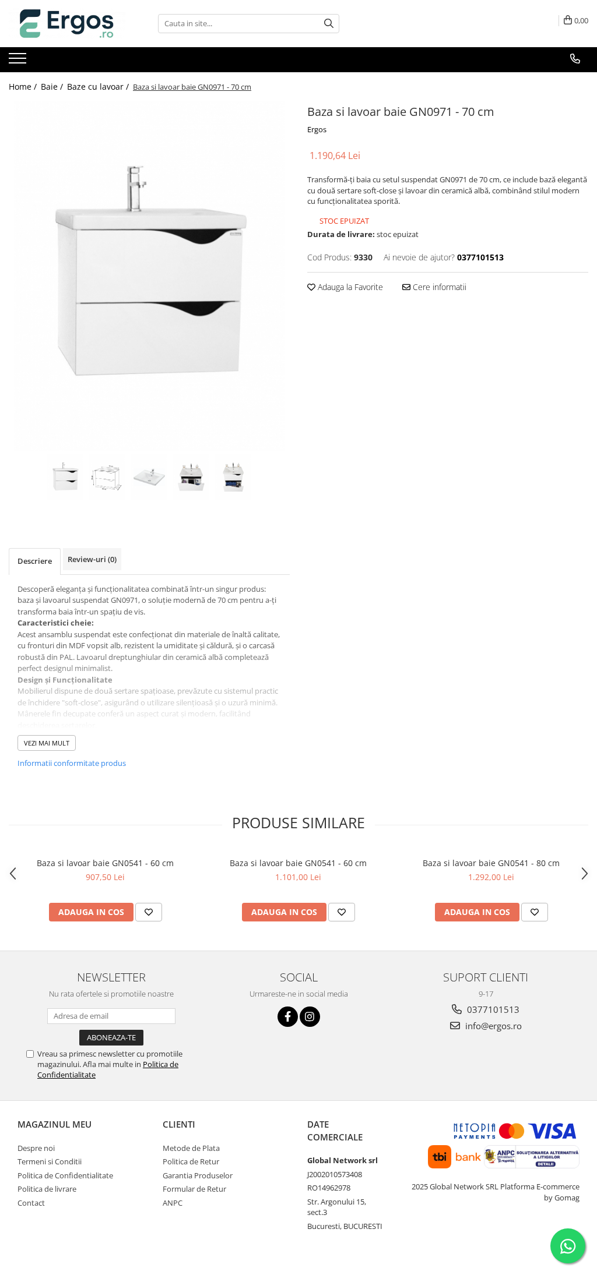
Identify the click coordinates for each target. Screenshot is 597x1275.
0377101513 (492, 1009)
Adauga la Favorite (349, 286)
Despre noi (36, 1148)
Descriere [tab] (34, 561)
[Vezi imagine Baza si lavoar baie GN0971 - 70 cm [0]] (65, 477)
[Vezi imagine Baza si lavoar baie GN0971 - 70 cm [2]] (149, 477)
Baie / (53, 86)
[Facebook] (288, 1016)
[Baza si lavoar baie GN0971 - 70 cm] (149, 276)
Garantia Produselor (198, 1175)
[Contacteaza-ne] (575, 58)
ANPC (172, 1203)
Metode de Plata (191, 1148)
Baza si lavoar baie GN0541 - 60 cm (105, 862)
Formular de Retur (194, 1189)
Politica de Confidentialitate (65, 1175)
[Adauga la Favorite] (148, 912)
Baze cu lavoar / (99, 86)
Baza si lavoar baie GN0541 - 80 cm (491, 862)
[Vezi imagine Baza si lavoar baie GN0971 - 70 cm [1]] (107, 477)
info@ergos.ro (492, 1026)
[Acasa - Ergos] (67, 23)
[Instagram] (310, 1016)
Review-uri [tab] (92, 559)
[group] (149, 276)
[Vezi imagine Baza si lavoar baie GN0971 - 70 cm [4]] (233, 477)
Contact (31, 1203)
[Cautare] (328, 23)
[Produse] (19, 61)
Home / (24, 86)
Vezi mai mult (46, 743)
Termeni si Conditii (49, 1161)
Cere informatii (438, 286)
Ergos (316, 129)
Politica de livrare (46, 1189)
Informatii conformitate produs (71, 763)
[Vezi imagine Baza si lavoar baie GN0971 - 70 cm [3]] (191, 477)
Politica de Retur (191, 1161)
